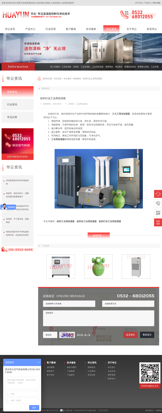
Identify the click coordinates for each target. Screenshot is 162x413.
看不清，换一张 (83, 335)
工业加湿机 (85, 67)
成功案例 (50, 367)
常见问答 (12, 117)
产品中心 (148, 3)
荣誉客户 (50, 371)
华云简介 (111, 367)
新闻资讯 (12, 91)
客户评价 (50, 375)
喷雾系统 (109, 67)
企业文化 (111, 371)
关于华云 (139, 3)
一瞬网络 (158, 410)
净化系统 (118, 67)
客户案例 (51, 362)
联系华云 (111, 379)
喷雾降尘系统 (143, 67)
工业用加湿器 (97, 67)
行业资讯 (12, 104)
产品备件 (71, 375)
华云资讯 (67, 79)
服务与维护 (71, 367)
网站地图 (156, 3)
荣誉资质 (111, 375)
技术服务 (71, 362)
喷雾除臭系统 (130, 67)
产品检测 (71, 371)
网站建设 (149, 410)
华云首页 (58, 79)
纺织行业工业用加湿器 (92, 79)
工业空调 (155, 67)
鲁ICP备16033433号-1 (51, 410)
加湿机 (76, 67)
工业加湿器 (66, 67)
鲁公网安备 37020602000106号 (75, 410)
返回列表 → (99, 235)
